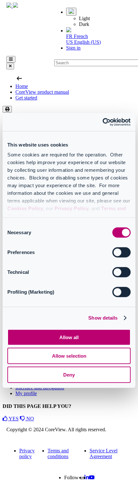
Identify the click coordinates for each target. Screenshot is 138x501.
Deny (69, 374)
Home (21, 86)
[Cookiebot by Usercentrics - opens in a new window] (102, 122)
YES (13, 418)
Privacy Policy (72, 208)
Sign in (73, 48)
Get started (26, 97)
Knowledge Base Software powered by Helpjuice (69, 494)
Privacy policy (27, 453)
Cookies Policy (25, 208)
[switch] (121, 252)
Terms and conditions (58, 453)
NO (29, 418)
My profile (26, 393)
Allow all (69, 337)
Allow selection (69, 356)
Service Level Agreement (103, 453)
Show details (102, 318)
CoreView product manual (42, 92)
